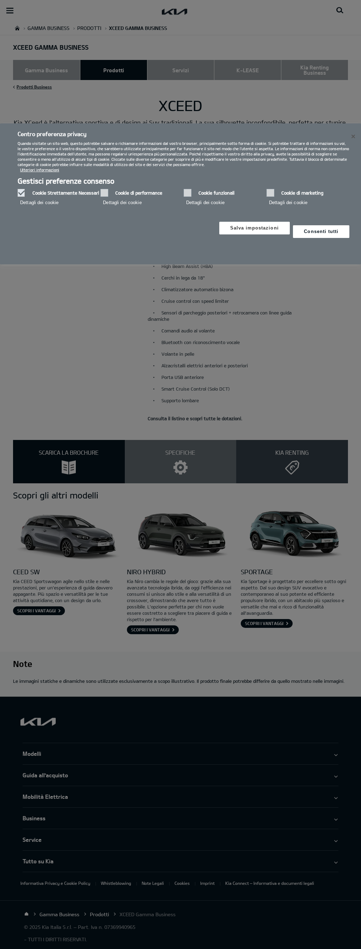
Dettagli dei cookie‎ (39, 202)
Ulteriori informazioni (39, 169)
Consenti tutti (321, 231)
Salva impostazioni (254, 228)
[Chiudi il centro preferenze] (353, 136)
